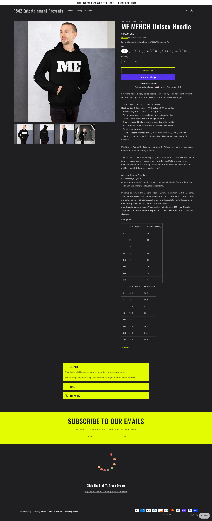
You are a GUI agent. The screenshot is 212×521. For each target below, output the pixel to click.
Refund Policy (26, 512)
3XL (166, 51)
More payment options (148, 83)
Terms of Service (55, 512)
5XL (186, 51)
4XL (176, 51)
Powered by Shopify (192, 515)
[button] (186, 10)
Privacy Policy (40, 512)
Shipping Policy (71, 512)
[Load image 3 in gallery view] (64, 134)
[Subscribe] (125, 436)
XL (148, 51)
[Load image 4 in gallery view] (85, 134)
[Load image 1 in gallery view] (23, 134)
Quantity (124, 57)
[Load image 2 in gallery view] (44, 134)
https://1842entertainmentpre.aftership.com (106, 491)
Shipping (124, 37)
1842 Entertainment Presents (176, 515)
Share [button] (126, 348)
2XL (157, 51)
